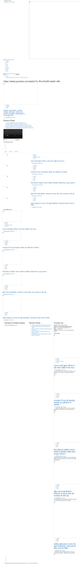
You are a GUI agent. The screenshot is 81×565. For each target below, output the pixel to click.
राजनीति (7, 68)
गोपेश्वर (34, 199)
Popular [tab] (10, 151)
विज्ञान (7, 69)
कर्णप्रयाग (35, 188)
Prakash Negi (12, 117)
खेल (6, 66)
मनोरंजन (7, 67)
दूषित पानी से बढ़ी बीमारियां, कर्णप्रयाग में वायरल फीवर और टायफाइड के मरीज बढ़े (18, 126)
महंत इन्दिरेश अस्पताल (36, 157)
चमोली (34, 178)
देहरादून (7, 62)
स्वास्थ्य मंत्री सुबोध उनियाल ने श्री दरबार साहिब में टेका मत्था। (16, 122)
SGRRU (7, 105)
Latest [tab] (5, 151)
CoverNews (29, 563)
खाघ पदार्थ (35, 166)
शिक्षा (34, 180)
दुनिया (7, 64)
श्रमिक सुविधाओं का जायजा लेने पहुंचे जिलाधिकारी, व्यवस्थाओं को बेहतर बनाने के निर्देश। (20, 127)
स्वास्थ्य (7, 71)
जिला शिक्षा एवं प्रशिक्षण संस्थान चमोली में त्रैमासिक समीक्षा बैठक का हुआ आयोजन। (19, 125)
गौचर (34, 177)
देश (6, 63)
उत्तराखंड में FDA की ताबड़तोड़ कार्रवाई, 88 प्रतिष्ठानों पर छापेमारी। (17, 124)
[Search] (3, 73)
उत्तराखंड (7, 61)
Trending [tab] (16, 151)
